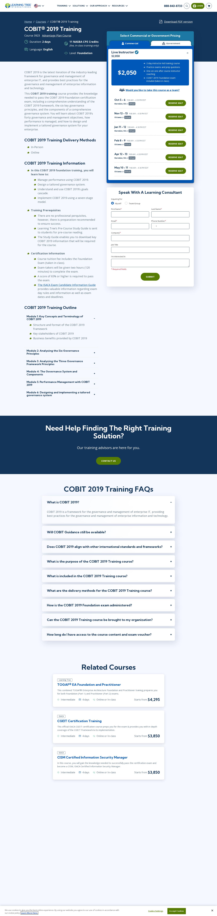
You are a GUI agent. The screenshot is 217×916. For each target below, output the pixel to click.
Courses (41, 21)
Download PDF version (178, 21)
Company (116, 232)
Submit (150, 276)
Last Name (156, 209)
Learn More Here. (29, 913)
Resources (118, 6)
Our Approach (98, 6)
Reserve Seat (175, 103)
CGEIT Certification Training (79, 721)
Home (28, 21)
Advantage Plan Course (56, 35)
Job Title (114, 244)
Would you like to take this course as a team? (153, 90)
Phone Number (158, 221)
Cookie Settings (155, 911)
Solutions (79, 6)
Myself (118, 203)
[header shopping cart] (209, 6)
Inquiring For (116, 199)
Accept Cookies (176, 911)
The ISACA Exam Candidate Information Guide (67, 285)
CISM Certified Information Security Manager (92, 757)
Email (114, 221)
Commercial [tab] (131, 43)
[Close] (212, 910)
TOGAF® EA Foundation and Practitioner (89, 685)
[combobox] (154, 226)
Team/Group (134, 203)
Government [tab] (173, 43)
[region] (151, 136)
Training (62, 6)
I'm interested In (118, 256)
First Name (116, 209)
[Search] (187, 6)
